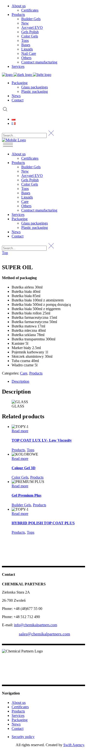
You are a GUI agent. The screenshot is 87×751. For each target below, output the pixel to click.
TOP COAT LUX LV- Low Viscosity (42, 440)
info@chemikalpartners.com (35, 625)
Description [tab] (20, 381)
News (16, 724)
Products (36, 373)
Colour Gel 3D (24, 468)
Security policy (23, 737)
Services (18, 715)
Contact (17, 728)
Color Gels (20, 477)
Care (23, 373)
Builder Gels (21, 505)
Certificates (20, 707)
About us (19, 703)
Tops (30, 450)
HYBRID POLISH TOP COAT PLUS (43, 523)
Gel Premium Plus (26, 495)
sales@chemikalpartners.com (44, 634)
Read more (20, 431)
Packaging (20, 720)
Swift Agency (73, 745)
